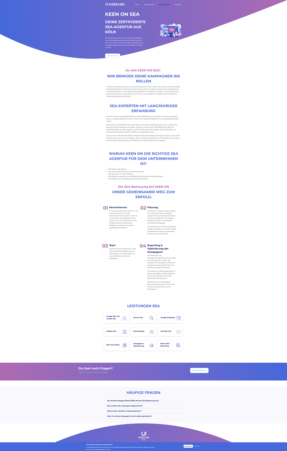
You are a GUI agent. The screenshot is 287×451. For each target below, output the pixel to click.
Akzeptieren (188, 446)
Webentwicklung (149, 4)
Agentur (137, 4)
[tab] (143, 400)
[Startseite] (115, 4)
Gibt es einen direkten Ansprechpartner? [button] (124, 411)
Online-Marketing (164, 4)
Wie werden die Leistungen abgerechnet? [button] (125, 406)
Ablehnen (197, 446)
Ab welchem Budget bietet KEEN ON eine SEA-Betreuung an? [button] (133, 401)
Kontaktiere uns (112, 56)
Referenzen (178, 4)
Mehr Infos (107, 449)
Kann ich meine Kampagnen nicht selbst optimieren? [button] (129, 416)
